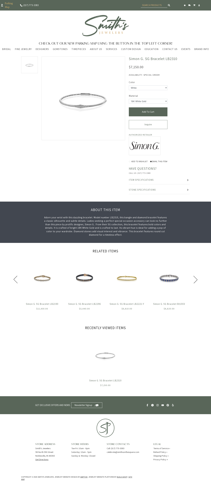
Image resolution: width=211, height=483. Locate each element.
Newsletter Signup (83, 405)
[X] (152, 405)
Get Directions (41, 459)
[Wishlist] (185, 5)
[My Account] (199, 5)
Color (132, 82)
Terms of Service (161, 448)
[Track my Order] (189, 5)
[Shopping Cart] (194, 5)
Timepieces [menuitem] (79, 49)
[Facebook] (147, 405)
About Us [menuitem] (96, 49)
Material (133, 95)
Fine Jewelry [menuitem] (23, 49)
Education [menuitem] (151, 49)
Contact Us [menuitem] (169, 49)
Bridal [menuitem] (6, 49)
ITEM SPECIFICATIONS (141, 179)
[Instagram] (158, 405)
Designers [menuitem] (42, 49)
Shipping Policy (160, 455)
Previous (15, 279)
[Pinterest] (168, 405)
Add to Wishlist (139, 161)
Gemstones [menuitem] (60, 49)
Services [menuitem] (111, 49)
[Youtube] (163, 405)
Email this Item (159, 161)
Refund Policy (159, 452)
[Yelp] (173, 405)
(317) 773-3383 (144, 173)
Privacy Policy (159, 459)
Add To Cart (148, 111)
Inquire (148, 124)
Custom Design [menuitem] (131, 49)
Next (196, 279)
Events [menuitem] (185, 49)
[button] (29, 64)
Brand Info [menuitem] (201, 49)
